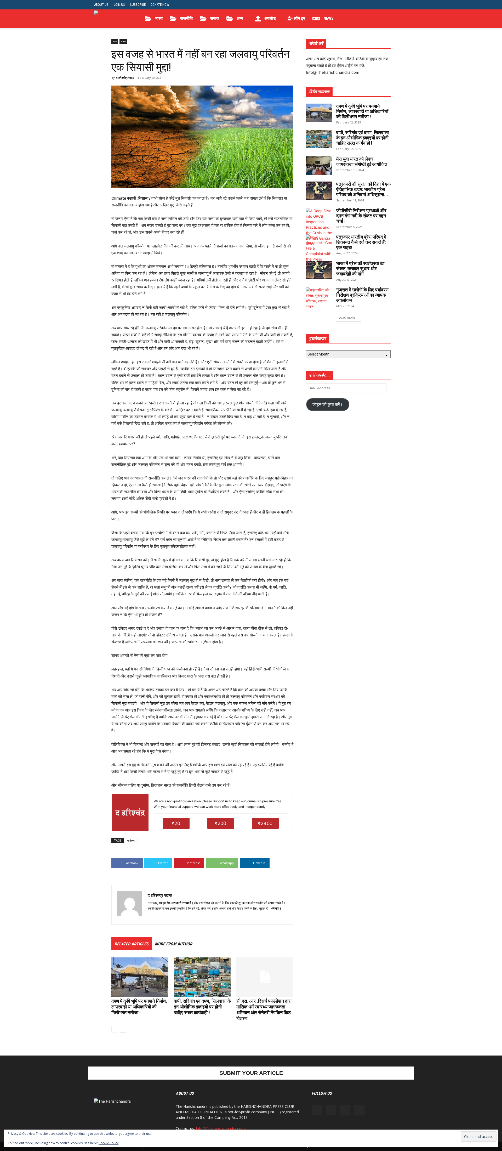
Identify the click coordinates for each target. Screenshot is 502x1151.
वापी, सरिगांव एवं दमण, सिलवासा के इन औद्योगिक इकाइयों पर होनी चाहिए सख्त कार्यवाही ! (202, 1006)
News (328, 18)
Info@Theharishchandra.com (220, 1128)
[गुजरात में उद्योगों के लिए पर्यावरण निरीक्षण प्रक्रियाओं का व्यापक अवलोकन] (319, 298)
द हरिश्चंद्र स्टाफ (125, 78)
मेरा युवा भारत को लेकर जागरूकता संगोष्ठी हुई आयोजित (361, 161)
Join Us (119, 5)
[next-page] (123, 1029)
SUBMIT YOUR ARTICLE (251, 1073)
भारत (158, 18)
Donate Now (160, 5)
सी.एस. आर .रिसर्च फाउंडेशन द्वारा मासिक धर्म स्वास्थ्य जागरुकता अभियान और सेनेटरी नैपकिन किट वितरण (264, 1009)
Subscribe (138, 5)
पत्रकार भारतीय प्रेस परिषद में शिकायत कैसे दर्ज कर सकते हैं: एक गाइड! (361, 242)
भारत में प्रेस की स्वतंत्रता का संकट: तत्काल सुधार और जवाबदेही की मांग (360, 269)
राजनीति (186, 18)
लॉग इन (299, 18)
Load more (347, 317)
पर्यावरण (131, 840)
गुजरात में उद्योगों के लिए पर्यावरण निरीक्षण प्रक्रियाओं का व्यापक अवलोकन (362, 295)
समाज (214, 18)
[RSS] (387, 4)
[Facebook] (378, 4)
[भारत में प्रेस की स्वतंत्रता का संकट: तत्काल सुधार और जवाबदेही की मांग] (319, 270)
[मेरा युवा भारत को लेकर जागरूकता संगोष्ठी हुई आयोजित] (319, 165)
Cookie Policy (108, 1143)
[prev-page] (114, 1029)
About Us (101, 5)
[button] (401, 18)
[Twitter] (395, 4)
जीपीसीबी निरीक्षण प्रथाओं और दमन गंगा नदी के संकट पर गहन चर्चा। (361, 216)
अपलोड (269, 18)
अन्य (239, 18)
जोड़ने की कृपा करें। (327, 404)
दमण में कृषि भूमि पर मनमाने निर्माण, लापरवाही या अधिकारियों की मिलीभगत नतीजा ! (139, 1006)
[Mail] (161, 917)
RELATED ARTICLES (132, 943)
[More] (276, 863)
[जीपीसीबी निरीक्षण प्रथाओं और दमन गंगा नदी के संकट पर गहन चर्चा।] (319, 227)
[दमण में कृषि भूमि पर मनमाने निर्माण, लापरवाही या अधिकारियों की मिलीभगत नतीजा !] (139, 977)
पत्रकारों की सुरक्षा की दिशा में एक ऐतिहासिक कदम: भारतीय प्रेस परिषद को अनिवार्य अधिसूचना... (363, 189)
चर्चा (115, 41)
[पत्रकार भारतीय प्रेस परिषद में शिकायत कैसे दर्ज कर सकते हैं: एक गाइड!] (319, 253)
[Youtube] (404, 4)
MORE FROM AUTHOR (173, 943)
